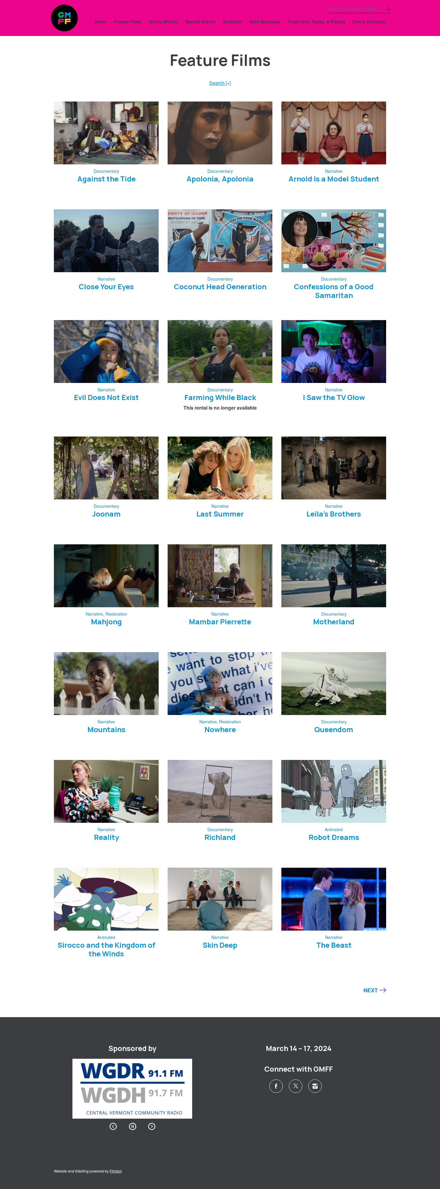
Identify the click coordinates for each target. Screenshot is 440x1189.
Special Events (200, 22)
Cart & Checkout (369, 22)
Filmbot (116, 1170)
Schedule (232, 22)
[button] (113, 1126)
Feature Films (128, 22)
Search (220, 82)
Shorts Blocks (163, 22)
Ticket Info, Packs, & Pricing (316, 22)
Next (370, 990)
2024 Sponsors (265, 22)
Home (100, 22)
